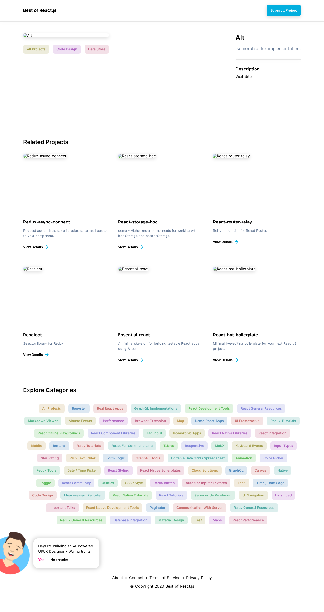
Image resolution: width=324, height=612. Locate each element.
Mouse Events (80, 421)
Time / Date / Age (270, 483)
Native (283, 470)
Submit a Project (283, 10)
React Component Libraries (113, 433)
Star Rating (50, 458)
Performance (113, 421)
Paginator (158, 507)
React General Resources (261, 408)
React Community (76, 483)
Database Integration (130, 520)
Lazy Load (283, 495)
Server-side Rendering (212, 495)
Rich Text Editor (83, 458)
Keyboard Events (249, 446)
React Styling (118, 470)
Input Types (283, 446)
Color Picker (273, 458)
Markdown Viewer (43, 421)
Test (198, 520)
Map (180, 421)
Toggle (45, 483)
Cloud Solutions (205, 470)
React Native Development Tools (112, 507)
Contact (136, 577)
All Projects (36, 49)
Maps (217, 520)
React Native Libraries (230, 433)
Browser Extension (150, 421)
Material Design (171, 520)
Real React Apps (110, 408)
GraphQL (236, 470)
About (117, 577)
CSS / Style (134, 483)
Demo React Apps (209, 421)
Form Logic (115, 458)
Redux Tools (46, 470)
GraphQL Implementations (155, 408)
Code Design (66, 49)
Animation (244, 458)
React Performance (248, 520)
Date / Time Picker (82, 470)
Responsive (194, 446)
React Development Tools (209, 408)
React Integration (273, 433)
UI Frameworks (247, 421)
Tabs (241, 483)
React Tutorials (171, 495)
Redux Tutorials (283, 421)
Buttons (59, 446)
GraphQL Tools (148, 458)
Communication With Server (199, 507)
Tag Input (154, 433)
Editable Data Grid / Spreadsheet (198, 458)
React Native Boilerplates (160, 470)
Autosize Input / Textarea (206, 483)
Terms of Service (164, 577)
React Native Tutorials (130, 495)
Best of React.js (39, 10)
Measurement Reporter (83, 495)
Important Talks (62, 507)
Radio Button (164, 483)
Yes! (42, 559)
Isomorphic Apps (187, 433)
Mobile (36, 446)
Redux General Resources (81, 520)
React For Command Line (132, 446)
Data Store (96, 49)
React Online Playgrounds (59, 433)
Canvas (261, 470)
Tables (168, 446)
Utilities (108, 483)
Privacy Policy (199, 577)
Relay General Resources (254, 507)
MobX (220, 446)
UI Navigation (253, 495)
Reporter (79, 408)
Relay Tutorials (89, 446)
